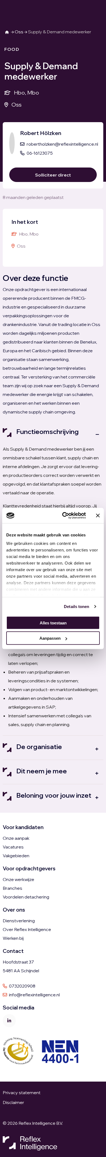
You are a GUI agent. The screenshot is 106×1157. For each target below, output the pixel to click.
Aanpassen (50, 638)
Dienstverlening (19, 920)
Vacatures (13, 847)
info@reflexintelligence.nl (34, 994)
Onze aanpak (16, 838)
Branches (12, 888)
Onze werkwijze (18, 879)
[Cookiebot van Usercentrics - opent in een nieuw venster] (64, 515)
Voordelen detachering (26, 897)
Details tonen (76, 606)
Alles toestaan (53, 622)
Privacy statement (22, 1092)
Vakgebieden (16, 855)
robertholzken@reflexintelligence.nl (62, 144)
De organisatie (39, 746)
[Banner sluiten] (98, 515)
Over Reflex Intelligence (27, 929)
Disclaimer (13, 1102)
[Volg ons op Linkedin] (9, 1020)
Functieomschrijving (47, 431)
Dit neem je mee (41, 771)
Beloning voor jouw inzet (53, 795)
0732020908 (21, 986)
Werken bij (13, 938)
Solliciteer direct (53, 174)
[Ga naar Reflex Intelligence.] (7, 31)
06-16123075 (40, 153)
